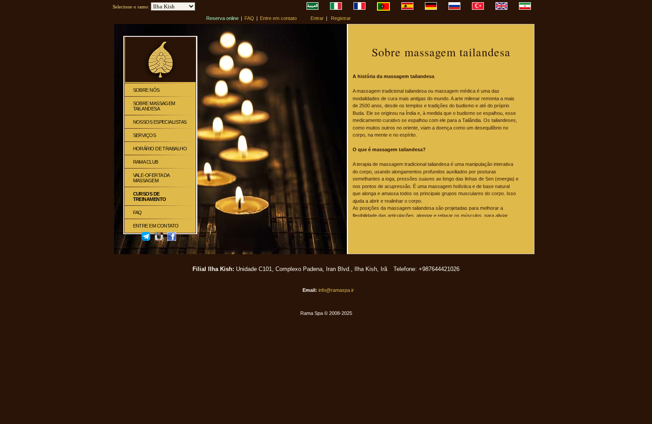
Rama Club (145, 162)
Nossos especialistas (160, 122)
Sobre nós (146, 90)
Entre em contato (278, 18)
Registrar (341, 18)
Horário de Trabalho (160, 148)
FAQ (249, 18)
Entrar (317, 18)
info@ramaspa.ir (336, 290)
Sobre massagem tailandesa (154, 106)
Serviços (144, 135)
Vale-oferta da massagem (151, 178)
